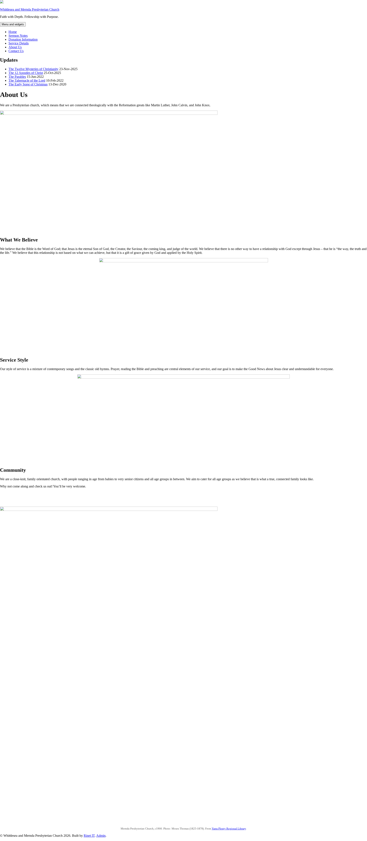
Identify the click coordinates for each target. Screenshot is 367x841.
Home (12, 32)
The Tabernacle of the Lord (26, 80)
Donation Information (23, 39)
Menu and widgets (13, 24)
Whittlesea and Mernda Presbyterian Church (29, 9)
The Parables (17, 76)
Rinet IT (89, 835)
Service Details (18, 43)
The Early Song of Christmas (28, 84)
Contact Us (16, 51)
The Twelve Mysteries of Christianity (33, 69)
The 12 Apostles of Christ (25, 73)
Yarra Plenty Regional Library (229, 828)
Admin (101, 835)
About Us (15, 47)
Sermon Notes (18, 35)
